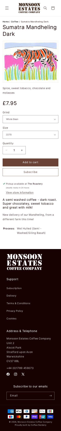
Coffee (14, 21)
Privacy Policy (15, 310)
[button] (7, 8)
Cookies (11, 318)
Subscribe (30, 172)
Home (6, 21)
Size (5, 127)
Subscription (14, 288)
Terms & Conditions (18, 303)
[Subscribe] (50, 396)
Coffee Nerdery (38, 425)
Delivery (11, 295)
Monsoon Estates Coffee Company (35, 422)
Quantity (8, 143)
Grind (6, 112)
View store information (20, 192)
